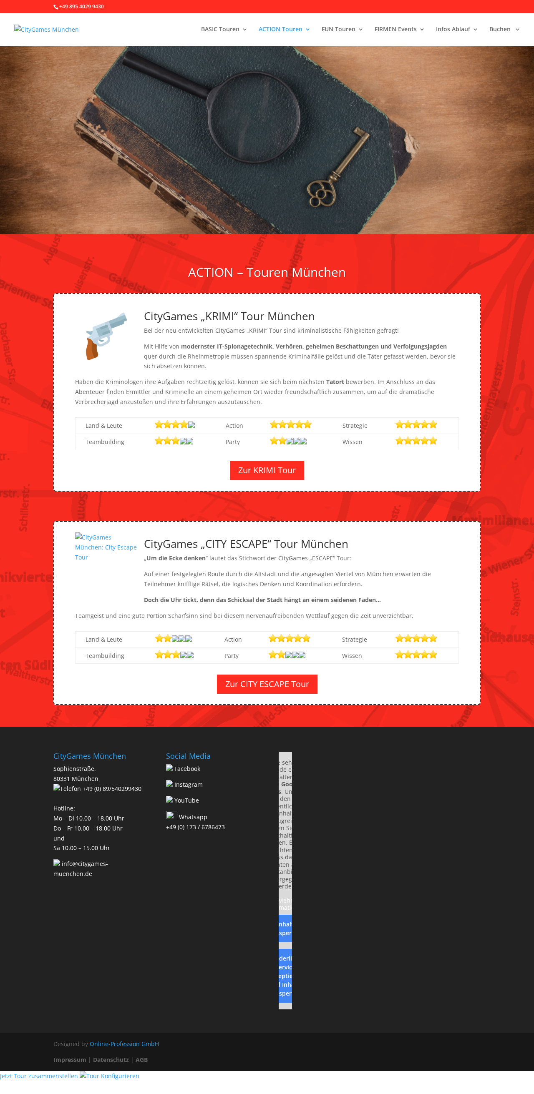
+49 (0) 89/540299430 (111, 789)
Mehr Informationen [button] (285, 904)
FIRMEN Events (396, 29)
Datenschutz (111, 1060)
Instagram (188, 784)
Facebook (186, 769)
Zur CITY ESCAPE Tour (267, 684)
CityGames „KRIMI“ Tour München (229, 316)
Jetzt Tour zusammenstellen (40, 1076)
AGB (142, 1060)
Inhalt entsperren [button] (285, 928)
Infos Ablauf (453, 29)
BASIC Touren (220, 29)
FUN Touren (338, 29)
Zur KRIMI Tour (267, 470)
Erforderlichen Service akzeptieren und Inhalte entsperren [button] (285, 975)
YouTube (186, 800)
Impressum (69, 1060)
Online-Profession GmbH (124, 1044)
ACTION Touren (280, 29)
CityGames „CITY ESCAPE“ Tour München (246, 543)
